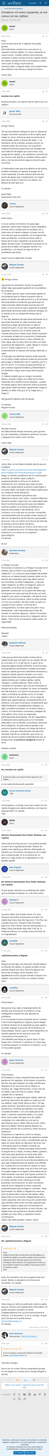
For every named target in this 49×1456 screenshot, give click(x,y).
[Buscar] (45, 3)
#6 (47, 424)
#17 (46, 1070)
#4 (47, 213)
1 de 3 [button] (17, 1380)
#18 (46, 1236)
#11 (46, 801)
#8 (47, 560)
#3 (47, 121)
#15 (46, 951)
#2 (47, 91)
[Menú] (4, 3)
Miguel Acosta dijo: (10, 1349)
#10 (46, 765)
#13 (46, 877)
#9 (47, 653)
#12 (46, 830)
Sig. (25, 1380)
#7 (47, 459)
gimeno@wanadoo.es (11, 1321)
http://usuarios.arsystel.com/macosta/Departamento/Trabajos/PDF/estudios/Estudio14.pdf (24, 471)
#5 (47, 274)
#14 (46, 910)
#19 (46, 1299)
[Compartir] (43, 36)
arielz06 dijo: (8, 1248)
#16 (46, 997)
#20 (46, 1343)
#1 (47, 36)
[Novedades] (40, 3)
